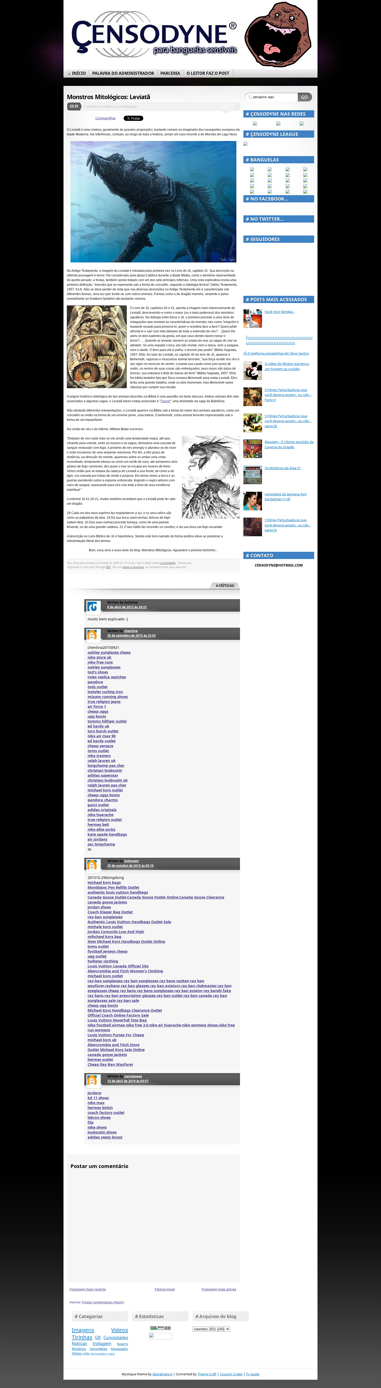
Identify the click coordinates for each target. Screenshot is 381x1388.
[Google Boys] (288, 170)
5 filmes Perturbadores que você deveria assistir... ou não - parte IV (288, 525)
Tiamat (165, 401)
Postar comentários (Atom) (103, 1302)
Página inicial (165, 1289)
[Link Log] (288, 192)
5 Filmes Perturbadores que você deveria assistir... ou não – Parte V (288, 394)
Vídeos (119, 1329)
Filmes (77, 1353)
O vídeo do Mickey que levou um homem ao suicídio (287, 366)
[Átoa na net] (252, 192)
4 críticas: (225, 585)
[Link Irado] (270, 192)
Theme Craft (206, 1374)
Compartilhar (105, 118)
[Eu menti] (270, 175)
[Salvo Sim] (270, 181)
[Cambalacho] (305, 170)
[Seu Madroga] (270, 187)
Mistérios (79, 1348)
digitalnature (162, 1374)
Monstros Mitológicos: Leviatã (108, 97)
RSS (108, 567)
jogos (111, 1353)
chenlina (131, 631)
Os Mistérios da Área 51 (283, 468)
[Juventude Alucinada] (288, 181)
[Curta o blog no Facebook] (255, 124)
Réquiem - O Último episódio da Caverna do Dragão (289, 444)
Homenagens (98, 1353)
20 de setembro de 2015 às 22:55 (131, 635)
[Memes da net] (252, 181)
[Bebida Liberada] (252, 170)
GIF (98, 1337)
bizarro (122, 1343)
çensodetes (98, 1348)
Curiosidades (167, 563)
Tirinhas (82, 1337)
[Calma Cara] (252, 187)
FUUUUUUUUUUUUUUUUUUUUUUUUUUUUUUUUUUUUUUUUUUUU (279, 340)
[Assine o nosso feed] (278, 124)
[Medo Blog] (288, 175)
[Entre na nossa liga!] (245, 144)
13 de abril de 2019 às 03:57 (128, 1081)
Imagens (83, 1329)
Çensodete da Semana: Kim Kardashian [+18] (286, 497)
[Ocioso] (288, 187)
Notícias (79, 1343)
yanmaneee (133, 1076)
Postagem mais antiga (219, 1289)
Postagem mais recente (87, 1289)
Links (86, 1353)
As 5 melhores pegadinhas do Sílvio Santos (276, 353)
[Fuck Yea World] (252, 175)
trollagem (102, 1343)
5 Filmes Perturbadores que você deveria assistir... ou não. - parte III (288, 421)
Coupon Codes (231, 1374)
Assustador (119, 1348)
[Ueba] (305, 187)
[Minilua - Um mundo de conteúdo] (305, 181)
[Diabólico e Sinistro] (270, 170)
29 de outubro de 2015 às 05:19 (130, 865)
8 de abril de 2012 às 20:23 (127, 607)
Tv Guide (252, 1374)
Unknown (131, 861)
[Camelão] (305, 192)
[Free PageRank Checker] (160, 1328)
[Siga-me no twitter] (302, 124)
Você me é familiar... (279, 311)
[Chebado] (305, 175)
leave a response (133, 567)
